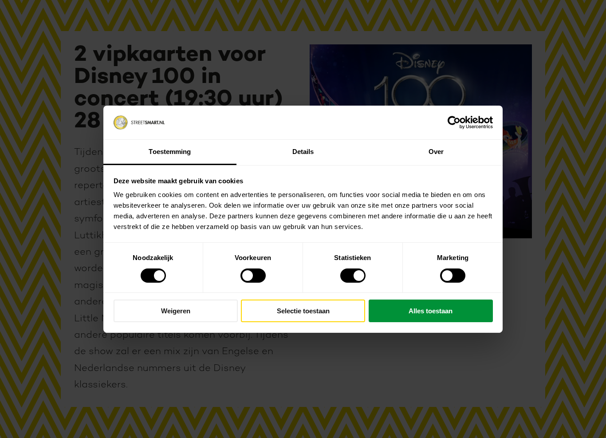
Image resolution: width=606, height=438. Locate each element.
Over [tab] (436, 151)
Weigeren (175, 311)
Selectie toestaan (303, 311)
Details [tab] (303, 151)
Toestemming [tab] (170, 151)
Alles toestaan (431, 311)
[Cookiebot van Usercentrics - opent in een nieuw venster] (454, 122)
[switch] (253, 275)
